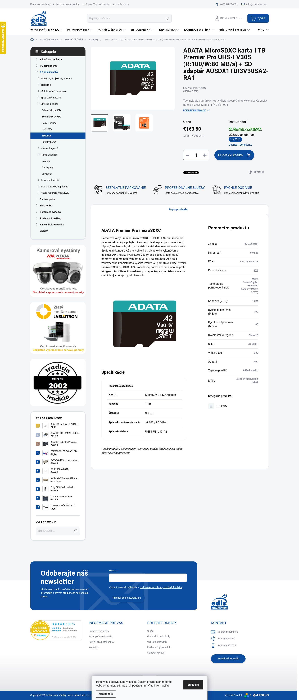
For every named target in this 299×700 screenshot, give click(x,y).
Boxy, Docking (49, 123)
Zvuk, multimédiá (50, 180)
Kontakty (121, 4)
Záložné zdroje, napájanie (54, 186)
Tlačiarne (46, 84)
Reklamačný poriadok (158, 647)
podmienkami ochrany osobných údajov (161, 587)
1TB (256, 270)
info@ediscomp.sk (228, 631)
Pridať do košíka (230, 155)
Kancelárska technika (52, 224)
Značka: (190, 91)
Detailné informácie (194, 110)
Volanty (46, 161)
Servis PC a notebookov (98, 4)
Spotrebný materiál (51, 97)
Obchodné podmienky (159, 636)
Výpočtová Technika (51, 59)
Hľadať (167, 18)
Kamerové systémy (40, 4)
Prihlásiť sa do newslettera (127, 597)
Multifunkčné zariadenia (54, 91)
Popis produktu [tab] (178, 209)
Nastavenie (106, 694)
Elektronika (46, 205)
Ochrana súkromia (157, 641)
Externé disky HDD (51, 116)
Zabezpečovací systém (68, 4)
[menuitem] (46, 30)
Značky (44, 231)
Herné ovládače (49, 154)
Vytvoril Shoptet (233, 695)
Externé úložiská (49, 103)
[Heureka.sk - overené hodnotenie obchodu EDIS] (56, 630)
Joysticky (47, 173)
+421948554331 (227, 638)
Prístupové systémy (51, 218)
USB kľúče (47, 129)
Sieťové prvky (47, 199)
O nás (150, 631)
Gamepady (47, 167)
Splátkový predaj (156, 652)
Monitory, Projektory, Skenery (56, 78)
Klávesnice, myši (49, 148)
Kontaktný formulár (228, 658)
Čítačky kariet (49, 142)
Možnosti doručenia (240, 145)
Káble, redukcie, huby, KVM (55, 192)
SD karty (46, 135)
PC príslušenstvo (49, 72)
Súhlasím (193, 684)
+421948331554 (227, 645)
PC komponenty (48, 65)
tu (168, 685)
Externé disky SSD (51, 110)
